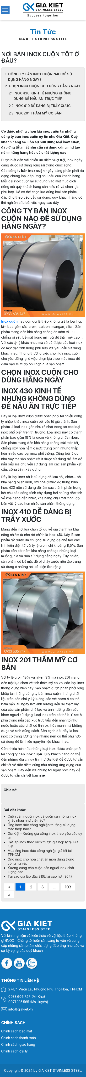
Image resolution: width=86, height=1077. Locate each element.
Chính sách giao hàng (18, 1044)
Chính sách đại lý (14, 1051)
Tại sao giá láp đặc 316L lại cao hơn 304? (40, 876)
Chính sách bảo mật (16, 1031)
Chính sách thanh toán (18, 1038)
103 (68, 887)
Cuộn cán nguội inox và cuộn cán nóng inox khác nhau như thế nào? (42, 818)
